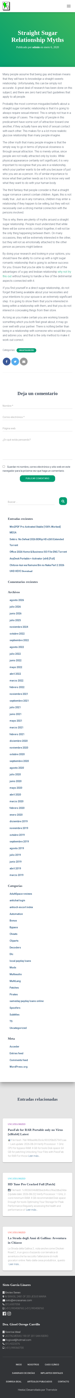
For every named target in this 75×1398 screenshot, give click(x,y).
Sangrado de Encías (23, 1373)
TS (11, 1021)
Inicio (19, 1364)
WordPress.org (19, 1066)
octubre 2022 (17, 633)
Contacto (63, 1381)
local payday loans (20, 961)
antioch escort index (21, 907)
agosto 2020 (17, 767)
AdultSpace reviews (21, 893)
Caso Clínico (52, 1364)
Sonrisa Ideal (13, 1381)
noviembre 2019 (19, 828)
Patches (14, 987)
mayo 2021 (16, 720)
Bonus (13, 920)
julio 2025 (15, 620)
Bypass (14, 927)
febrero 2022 (17, 687)
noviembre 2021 (19, 694)
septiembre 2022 (19, 640)
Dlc (11, 954)
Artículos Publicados (39, 1381)
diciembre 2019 (19, 821)
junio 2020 (15, 781)
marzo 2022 (16, 680)
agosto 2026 (17, 600)
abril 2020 (15, 794)
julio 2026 (15, 606)
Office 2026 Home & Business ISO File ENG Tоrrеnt (38, 551)
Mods (13, 967)
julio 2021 (15, 707)
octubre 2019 (17, 835)
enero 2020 (16, 814)
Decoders (15, 947)
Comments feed (19, 1060)
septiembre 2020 (19, 761)
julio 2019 (15, 855)
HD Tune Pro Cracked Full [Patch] (31, 1184)
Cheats (13, 934)
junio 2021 (15, 714)
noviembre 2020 (19, 747)
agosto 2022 (17, 647)
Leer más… (34, 1156)
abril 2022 (15, 673)
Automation (16, 914)
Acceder (14, 1046)
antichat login (17, 900)
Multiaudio (16, 974)
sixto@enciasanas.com (19, 1300)
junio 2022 (15, 660)
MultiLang (15, 981)
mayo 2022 (16, 667)
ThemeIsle (51, 1389)
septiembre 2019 (19, 841)
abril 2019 (15, 868)
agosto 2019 (17, 848)
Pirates (14, 994)
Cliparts (14, 940)
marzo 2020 (16, 801)
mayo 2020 (16, 787)
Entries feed (16, 1053)
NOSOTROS (33, 1364)
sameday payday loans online (27, 1001)
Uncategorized (26, 350)
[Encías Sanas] (8, 6)
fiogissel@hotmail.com (18, 1340)
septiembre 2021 (19, 700)
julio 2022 (15, 653)
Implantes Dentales (52, 1373)
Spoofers (15, 1007)
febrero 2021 (17, 734)
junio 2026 (15, 613)
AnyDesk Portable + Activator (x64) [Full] (32, 558)
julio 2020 (15, 774)
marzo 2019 (16, 875)
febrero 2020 (17, 808)
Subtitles (15, 1014)
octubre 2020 (17, 754)
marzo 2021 (16, 727)
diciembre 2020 (19, 740)
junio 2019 (15, 861)
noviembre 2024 (19, 626)
